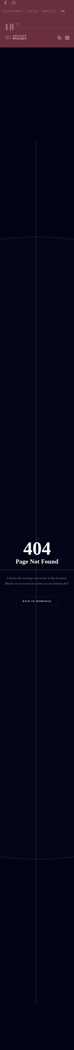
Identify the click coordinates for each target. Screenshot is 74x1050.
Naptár (32, 11)
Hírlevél (49, 11)
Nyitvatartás (12, 11)
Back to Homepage (37, 601)
